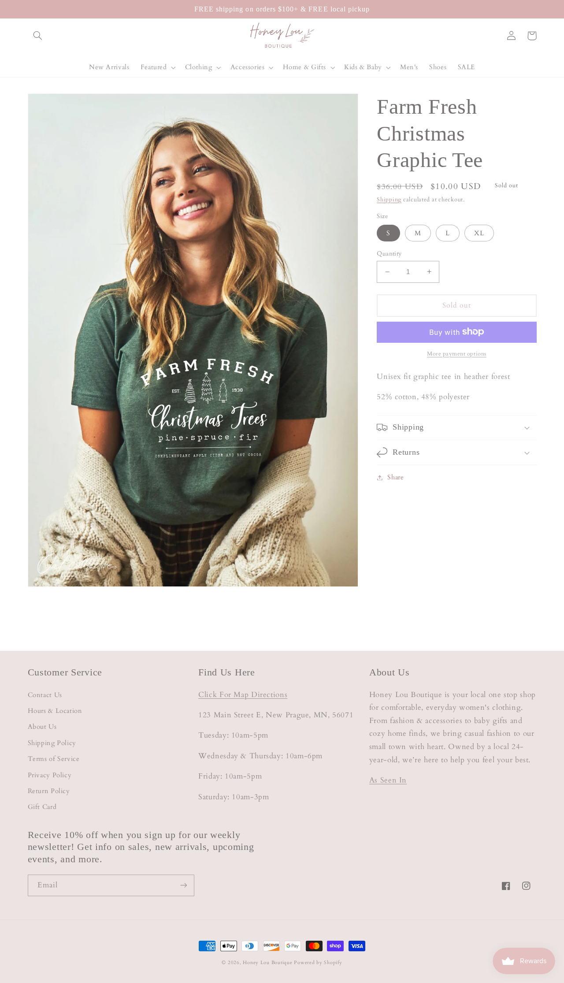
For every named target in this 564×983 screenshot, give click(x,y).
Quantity (389, 253)
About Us (42, 726)
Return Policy (49, 790)
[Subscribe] (183, 885)
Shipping (389, 200)
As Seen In (388, 780)
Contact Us (45, 694)
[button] (38, 36)
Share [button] (395, 477)
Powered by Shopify (318, 963)
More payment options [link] (456, 353)
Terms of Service (54, 758)
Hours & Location (55, 710)
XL (479, 232)
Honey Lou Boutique (267, 963)
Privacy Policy (50, 775)
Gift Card (42, 806)
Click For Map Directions (242, 695)
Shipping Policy (52, 742)
